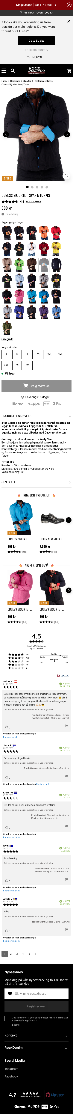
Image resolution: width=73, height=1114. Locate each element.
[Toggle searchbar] (12, 71)
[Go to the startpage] (36, 70)
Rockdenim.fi (42, 784)
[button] (36, 134)
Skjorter (27, 81)
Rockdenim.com (11, 837)
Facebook (11, 1076)
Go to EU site (36, 40)
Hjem (4, 81)
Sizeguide (7, 339)
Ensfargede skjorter (44, 81)
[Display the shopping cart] (69, 71)
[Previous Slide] (6, 134)
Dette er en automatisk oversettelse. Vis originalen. (29, 709)
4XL (6, 365)
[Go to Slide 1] (27, 187)
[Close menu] (68, 21)
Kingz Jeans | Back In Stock (34, 5)
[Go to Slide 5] (46, 187)
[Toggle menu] (3, 70)
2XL (49, 354)
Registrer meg (36, 1006)
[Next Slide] (67, 134)
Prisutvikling (12, 214)
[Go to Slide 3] (37, 187)
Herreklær (15, 81)
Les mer (16, 1024)
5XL (17, 365)
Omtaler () (33, 201)
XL (38, 354)
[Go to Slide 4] (42, 187)
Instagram (11, 1069)
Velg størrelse (9, 347)
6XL (28, 365)
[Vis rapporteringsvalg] (66, 726)
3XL (60, 354)
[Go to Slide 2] (32, 187)
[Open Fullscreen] (66, 175)
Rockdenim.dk (10, 737)
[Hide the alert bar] (69, 4)
